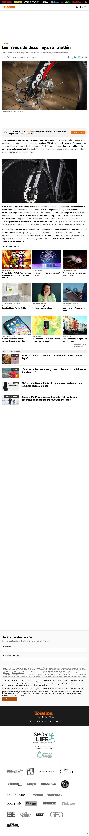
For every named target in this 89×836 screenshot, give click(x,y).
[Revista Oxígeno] (55, 2)
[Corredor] (16, 795)
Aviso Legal (67, 671)
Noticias (5, 43)
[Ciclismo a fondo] (18, 2)
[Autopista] (15, 771)
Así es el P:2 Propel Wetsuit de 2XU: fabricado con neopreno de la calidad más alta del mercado (49, 398)
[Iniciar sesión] (81, 7)
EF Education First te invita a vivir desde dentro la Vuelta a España (54, 356)
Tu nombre (6, 646)
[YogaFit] (14, 803)
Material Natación (11, 397)
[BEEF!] (40, 814)
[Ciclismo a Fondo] (31, 804)
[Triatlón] (36, 795)
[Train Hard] (11, 814)
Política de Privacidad (68, 680)
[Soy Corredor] (31, 2)
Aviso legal (51, 721)
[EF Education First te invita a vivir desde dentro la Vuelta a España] (10, 359)
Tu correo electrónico (10, 656)
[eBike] (26, 814)
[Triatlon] (8, 7)
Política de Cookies (18, 673)
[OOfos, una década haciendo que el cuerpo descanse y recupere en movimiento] (10, 386)
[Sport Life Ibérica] (44, 737)
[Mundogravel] (13, 825)
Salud (16, 383)
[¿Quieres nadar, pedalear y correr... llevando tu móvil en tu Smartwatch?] (10, 373)
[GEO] (56, 814)
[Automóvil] (15, 784)
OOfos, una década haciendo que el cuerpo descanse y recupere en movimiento (51, 384)
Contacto (29, 721)
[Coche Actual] (31, 772)
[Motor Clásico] (66, 772)
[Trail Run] (77, 2)
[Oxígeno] (68, 804)
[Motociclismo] (48, 784)
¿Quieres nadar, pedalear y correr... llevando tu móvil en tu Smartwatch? (53, 370)
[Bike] (49, 804)
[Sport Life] (65, 784)
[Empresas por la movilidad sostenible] (44, 754)
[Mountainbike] (7, 2)
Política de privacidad (40, 721)
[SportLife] (65, 2)
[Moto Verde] (31, 784)
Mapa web (59, 721)
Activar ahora (77, 132)
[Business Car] (46, 771)
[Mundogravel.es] (45, 2)
